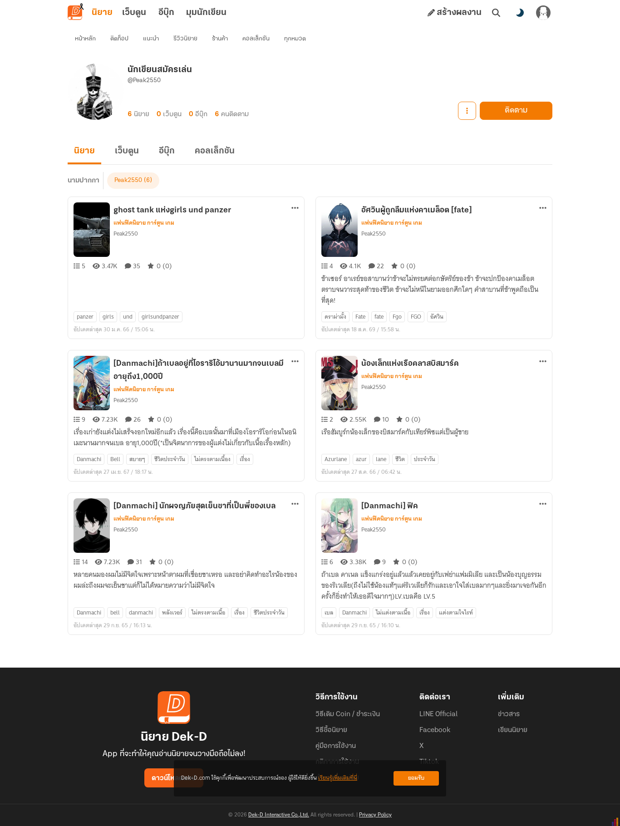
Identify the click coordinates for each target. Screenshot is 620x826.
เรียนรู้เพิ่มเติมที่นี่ (337, 778)
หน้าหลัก (85, 38)
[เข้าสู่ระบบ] (543, 13)
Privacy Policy (375, 815)
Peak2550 (128, 180)
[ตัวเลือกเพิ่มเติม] (467, 111)
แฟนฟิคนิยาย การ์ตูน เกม (143, 222)
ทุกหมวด (295, 38)
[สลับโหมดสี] (520, 13)
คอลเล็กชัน (256, 38)
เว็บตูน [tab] (134, 12)
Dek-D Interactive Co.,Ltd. (278, 815)
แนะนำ (151, 38)
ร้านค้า (220, 38)
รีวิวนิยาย (185, 38)
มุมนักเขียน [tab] (206, 12)
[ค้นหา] (496, 13)
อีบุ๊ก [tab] (166, 12)
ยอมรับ (416, 778)
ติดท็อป (119, 38)
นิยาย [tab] (102, 12)
